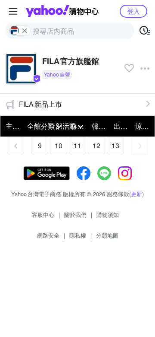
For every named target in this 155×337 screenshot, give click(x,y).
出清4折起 (122, 126)
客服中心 (43, 214)
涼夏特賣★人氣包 (143, 126)
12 (96, 145)
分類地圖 (107, 235)
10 (58, 145)
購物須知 (107, 214)
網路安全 (48, 235)
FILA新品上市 (40, 104)
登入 (133, 11)
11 (77, 145)
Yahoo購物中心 (62, 11)
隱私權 (77, 235)
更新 (136, 194)
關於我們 (75, 214)
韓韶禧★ (100, 126)
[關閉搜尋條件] (24, 31)
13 (115, 145)
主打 (12, 126)
